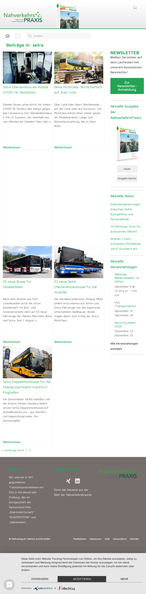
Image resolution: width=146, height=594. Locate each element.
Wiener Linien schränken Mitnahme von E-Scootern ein (125, 244)
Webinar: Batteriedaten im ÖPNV (127, 277)
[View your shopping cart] (135, 8)
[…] (29, 522)
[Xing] (68, 481)
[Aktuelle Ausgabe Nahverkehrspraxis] (127, 143)
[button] (18, 36)
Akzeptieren (82, 579)
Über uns (16, 469)
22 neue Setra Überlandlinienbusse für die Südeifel (75, 287)
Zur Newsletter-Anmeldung (127, 85)
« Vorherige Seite (13, 450)
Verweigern (39, 579)
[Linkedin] (77, 481)
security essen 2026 (125, 324)
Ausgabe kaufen (127, 178)
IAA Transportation (125, 304)
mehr (124, 579)
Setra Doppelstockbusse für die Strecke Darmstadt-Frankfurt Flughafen (27, 387)
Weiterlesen (11, 147)
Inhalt (127, 168)
